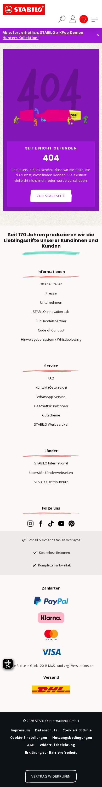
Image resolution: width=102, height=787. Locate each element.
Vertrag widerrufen (51, 776)
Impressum (20, 730)
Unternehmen (51, 302)
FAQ (51, 378)
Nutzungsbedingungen (72, 737)
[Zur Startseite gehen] (29, 9)
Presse (51, 293)
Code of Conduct (51, 330)
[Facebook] (41, 523)
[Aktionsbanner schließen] (98, 35)
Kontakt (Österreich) (51, 387)
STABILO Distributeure (51, 481)
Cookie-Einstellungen (28, 737)
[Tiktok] (51, 523)
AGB (31, 744)
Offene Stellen (51, 284)
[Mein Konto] (72, 19)
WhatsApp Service (51, 396)
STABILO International (51, 463)
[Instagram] (30, 523)
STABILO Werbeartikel (51, 424)
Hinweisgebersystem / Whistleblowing (51, 339)
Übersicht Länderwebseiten (51, 472)
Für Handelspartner (51, 321)
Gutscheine (51, 415)
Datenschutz (46, 730)
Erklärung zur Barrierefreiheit (51, 752)
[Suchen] (62, 19)
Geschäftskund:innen (51, 406)
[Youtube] (61, 523)
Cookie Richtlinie (77, 730)
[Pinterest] (72, 523)
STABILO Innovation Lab (51, 311)
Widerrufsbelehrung (57, 744)
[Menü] (94, 19)
